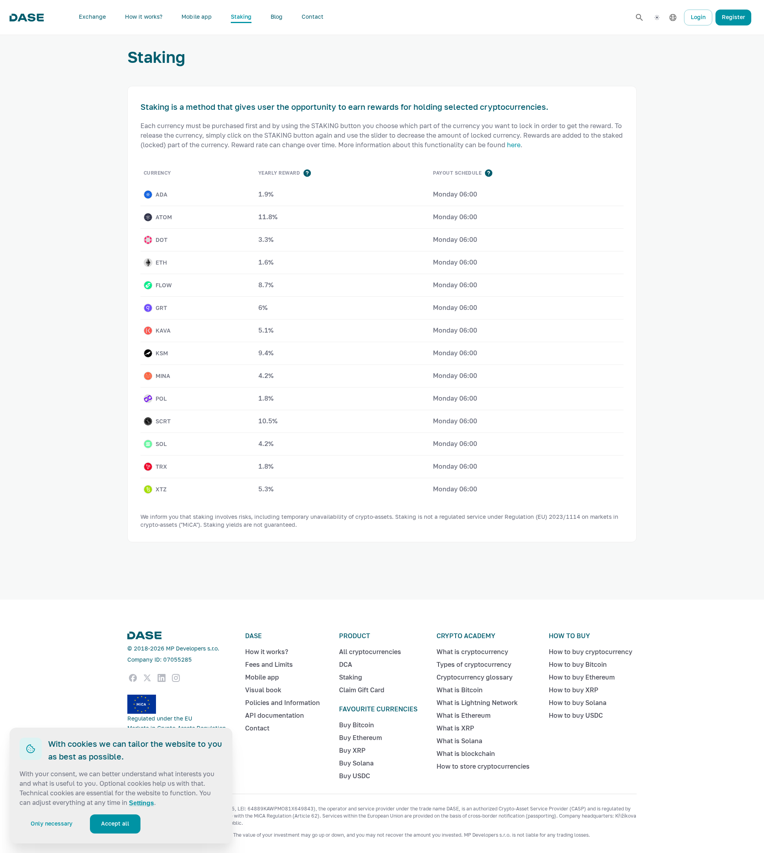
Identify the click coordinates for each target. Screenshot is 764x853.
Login (698, 17)
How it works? (144, 17)
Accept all (115, 823)
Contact (313, 17)
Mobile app (196, 17)
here (513, 145)
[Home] (27, 17)
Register (733, 17)
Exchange (92, 17)
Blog (277, 17)
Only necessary (51, 823)
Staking (241, 17)
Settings (141, 803)
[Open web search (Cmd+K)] (639, 17)
